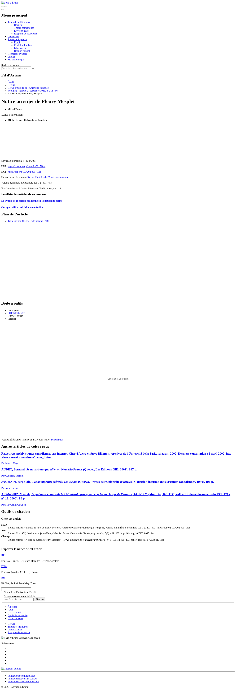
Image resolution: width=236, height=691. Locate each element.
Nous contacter (15, 618)
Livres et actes (21, 30)
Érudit (17, 42)
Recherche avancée (17, 53)
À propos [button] (13, 39)
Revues (18, 25)
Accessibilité (14, 612)
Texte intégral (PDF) (18, 221)
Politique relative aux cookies (22, 678)
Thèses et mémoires (24, 27)
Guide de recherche (17, 615)
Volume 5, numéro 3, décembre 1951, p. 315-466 (33, 90)
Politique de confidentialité (21, 675)
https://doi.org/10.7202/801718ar (24, 171)
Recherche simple (10, 65)
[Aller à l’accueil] (9, 2)
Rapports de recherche (25, 33)
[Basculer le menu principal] (2, 9)
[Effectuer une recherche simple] (2, 6)
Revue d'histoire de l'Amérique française (28, 87)
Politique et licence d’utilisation (23, 681)
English (11, 56)
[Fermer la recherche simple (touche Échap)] (5, 6)
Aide (10, 609)
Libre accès (20, 48)
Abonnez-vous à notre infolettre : (20, 596)
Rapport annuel (22, 51)
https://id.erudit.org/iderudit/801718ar (26, 166)
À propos (22, 39)
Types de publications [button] (19, 22)
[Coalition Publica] (11, 668)
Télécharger (57, 439)
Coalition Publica (23, 45)
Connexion (13, 36)
